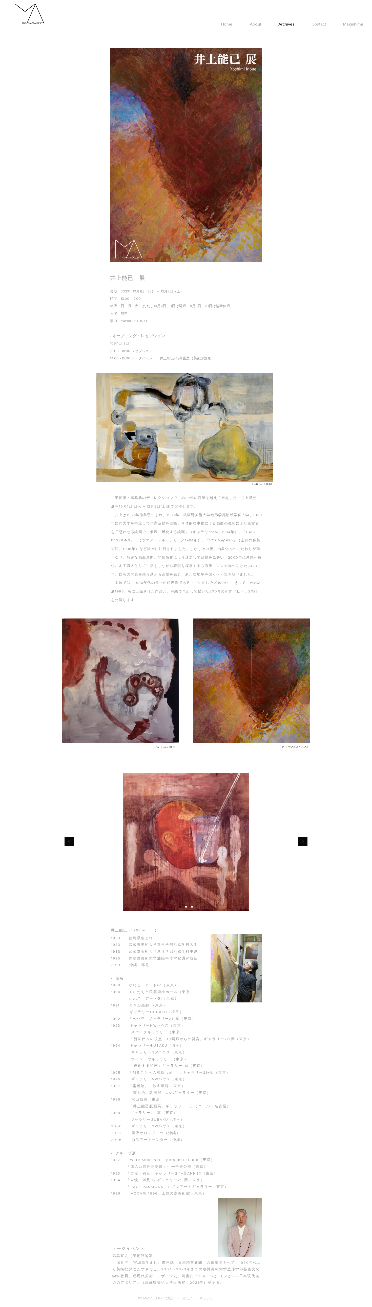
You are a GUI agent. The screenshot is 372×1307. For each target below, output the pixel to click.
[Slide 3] (192, 907)
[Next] (302, 842)
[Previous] (69, 842)
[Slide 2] (180, 907)
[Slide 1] (186, 907)
